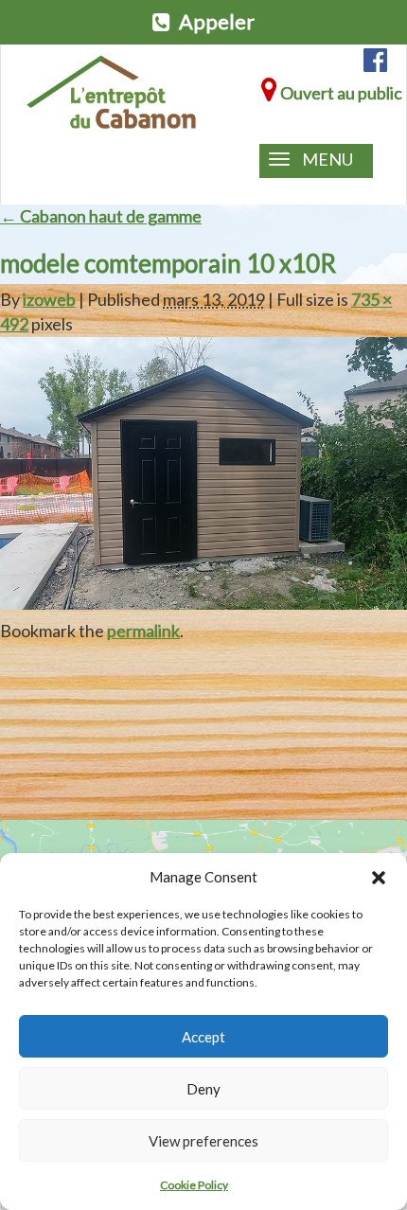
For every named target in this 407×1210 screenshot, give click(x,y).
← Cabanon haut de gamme (101, 215)
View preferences (203, 1140)
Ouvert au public (339, 92)
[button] (378, 877)
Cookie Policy (194, 1185)
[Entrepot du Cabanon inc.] (112, 92)
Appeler (215, 21)
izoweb (49, 299)
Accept (203, 1036)
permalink (143, 630)
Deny (203, 1088)
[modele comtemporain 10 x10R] (203, 470)
